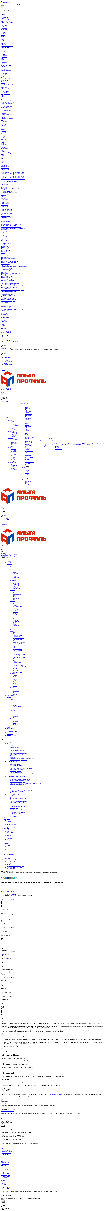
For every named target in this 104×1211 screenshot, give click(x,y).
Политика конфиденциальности (9, 1186)
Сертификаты (4, 1183)
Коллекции (16, 570)
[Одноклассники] (4, 878)
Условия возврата (5, 1175)
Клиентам (3, 1155)
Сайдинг (12, 566)
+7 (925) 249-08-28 (6, 332)
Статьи (2, 1172)
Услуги (8, 743)
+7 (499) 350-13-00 (6, 331)
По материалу (16, 583)
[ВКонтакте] (1, 878)
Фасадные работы (14, 747)
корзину (38, 1094)
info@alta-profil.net (6, 348)
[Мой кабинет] (1, 522)
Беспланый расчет (5, 954)
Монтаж (3, 1161)
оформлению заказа (55, 1094)
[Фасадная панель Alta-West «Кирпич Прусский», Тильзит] (16, 899)
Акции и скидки (5, 1169)
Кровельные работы (15, 764)
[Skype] (14, 878)
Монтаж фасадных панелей (8, 1103)
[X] (8, 878)
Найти (2, 1201)
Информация (4, 1166)
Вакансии (3, 1184)
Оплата (5, 962)
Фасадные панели (14, 629)
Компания (9, 831)
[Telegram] (16, 878)
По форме (15, 592)
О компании (4, 1177)
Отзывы (6, 959)
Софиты (12, 699)
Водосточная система (6, 1151)
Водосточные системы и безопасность (20, 779)
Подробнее (3, 1144)
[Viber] (10, 878)
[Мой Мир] (6, 878)
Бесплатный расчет (6, 1162)
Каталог (9, 562)
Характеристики (8, 958)
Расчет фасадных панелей (7, 1111)
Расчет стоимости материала (17, 806)
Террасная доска (5, 1154)
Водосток (12, 710)
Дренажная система (6, 1153)
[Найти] (2, 7)
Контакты (3, 1165)
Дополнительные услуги (16, 797)
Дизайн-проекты (5, 1164)
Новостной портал (5, 1176)
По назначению (17, 618)
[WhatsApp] (12, 878)
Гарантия (3, 1180)
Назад (9, 561)
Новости (3, 1181)
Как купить (10, 821)
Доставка (6, 963)
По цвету (15, 603)
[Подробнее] (1, 1108)
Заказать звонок (11, 868)
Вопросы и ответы (5, 1173)
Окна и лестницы (14, 788)
